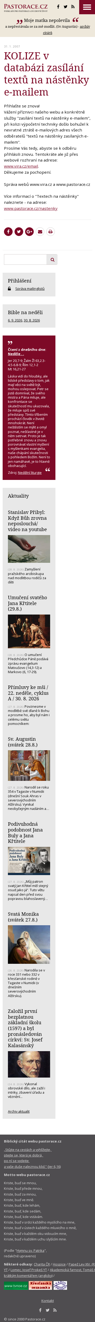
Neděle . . (16, 353)
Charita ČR (42, 1264)
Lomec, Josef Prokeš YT (29, 1269)
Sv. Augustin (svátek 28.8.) (22, 742)
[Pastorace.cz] (26, 8)
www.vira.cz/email (21, 166)
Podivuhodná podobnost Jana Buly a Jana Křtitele (25, 832)
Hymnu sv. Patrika (30, 1250)
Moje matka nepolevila (47, 20)
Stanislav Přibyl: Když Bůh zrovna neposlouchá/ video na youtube (27, 520)
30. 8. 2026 (32, 320)
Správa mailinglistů (30, 288)
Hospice (59, 1264)
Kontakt (47, 1300)
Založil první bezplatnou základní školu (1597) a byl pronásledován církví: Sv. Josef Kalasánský (25, 1028)
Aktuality (18, 496)
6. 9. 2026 (15, 320)
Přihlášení (19, 280)
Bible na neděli (25, 312)
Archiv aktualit (19, 1111)
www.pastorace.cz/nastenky (31, 208)
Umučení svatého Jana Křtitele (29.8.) (27, 603)
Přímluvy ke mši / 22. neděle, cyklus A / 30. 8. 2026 (28, 693)
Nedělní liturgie (30, 472)
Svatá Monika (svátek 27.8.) (23, 917)
